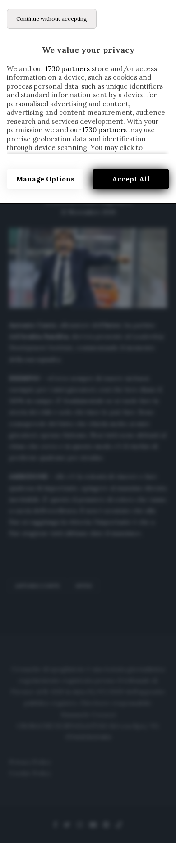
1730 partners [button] (68, 68)
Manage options (45, 179)
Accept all (131, 179)
